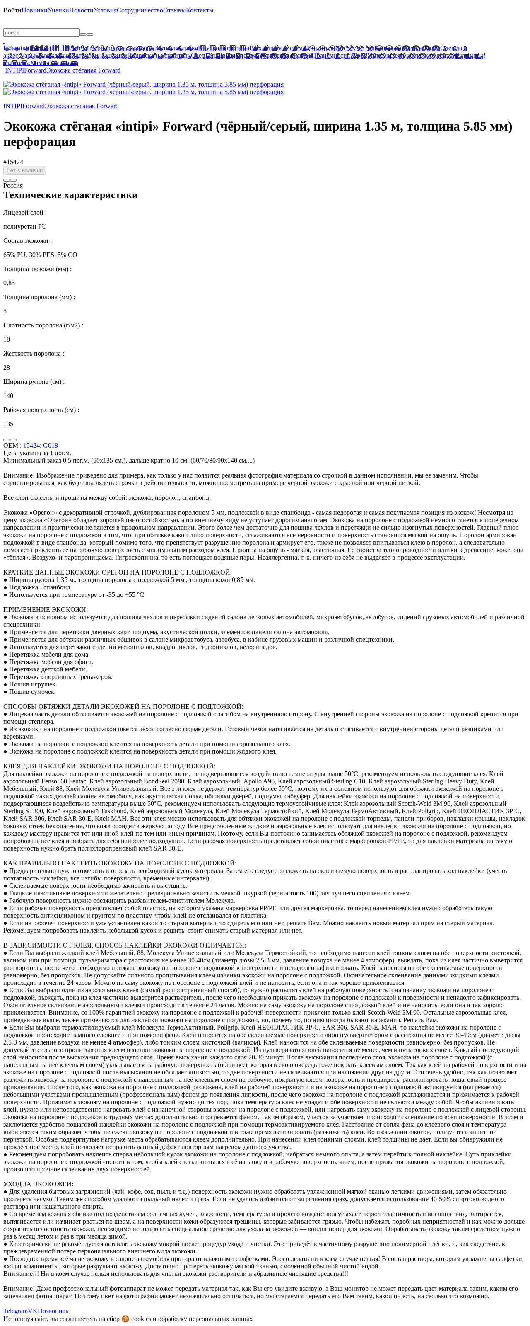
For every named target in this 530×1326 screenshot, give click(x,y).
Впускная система (223, 47)
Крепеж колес (420, 47)
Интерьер (387, 47)
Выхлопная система (277, 47)
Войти (12, 10)
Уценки (58, 10)
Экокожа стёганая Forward (83, 70)
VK (33, 1310)
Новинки (35, 10)
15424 (31, 445)
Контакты (200, 10)
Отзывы (174, 10)
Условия (105, 10)
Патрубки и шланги (99, 55)
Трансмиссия (331, 55)
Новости (81, 10)
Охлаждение (53, 55)
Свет (198, 55)
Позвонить (53, 1310)
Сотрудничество (140, 10)
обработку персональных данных (205, 1318)
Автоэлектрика (176, 47)
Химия (39, 62)
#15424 (13, 161)
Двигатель (320, 47)
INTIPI (60, 47)
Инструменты (354, 47)
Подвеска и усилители (159, 55)
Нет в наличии (25, 170)
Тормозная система (286, 55)
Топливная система (232, 55)
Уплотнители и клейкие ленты (410, 55)
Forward (35, 70)
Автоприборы (135, 47)
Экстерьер (63, 62)
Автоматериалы (92, 47)
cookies (141, 1318)
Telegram (15, 1310)
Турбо (358, 55)
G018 (50, 445)
